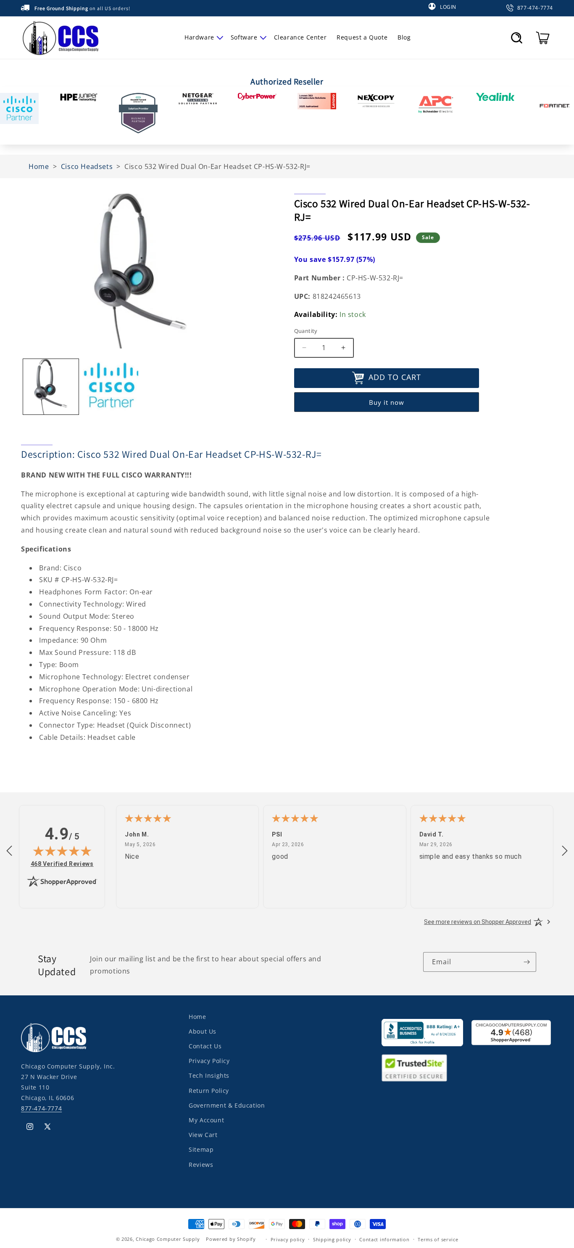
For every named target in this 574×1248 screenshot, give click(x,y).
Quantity (306, 331)
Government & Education (227, 1105)
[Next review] (565, 851)
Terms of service (438, 1239)
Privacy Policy (209, 1061)
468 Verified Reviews (62, 863)
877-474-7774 (41, 1108)
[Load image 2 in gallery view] (110, 386)
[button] (202, 37)
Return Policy (209, 1090)
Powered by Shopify (231, 1239)
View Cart (203, 1135)
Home (197, 1017)
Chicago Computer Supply (168, 1239)
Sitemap (201, 1149)
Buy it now (386, 402)
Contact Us (205, 1046)
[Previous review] (9, 851)
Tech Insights (209, 1075)
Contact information (384, 1239)
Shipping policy (332, 1239)
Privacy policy (288, 1239)
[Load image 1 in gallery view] (51, 386)
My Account (206, 1120)
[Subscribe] (526, 962)
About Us (202, 1031)
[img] (62, 850)
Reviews (201, 1164)
